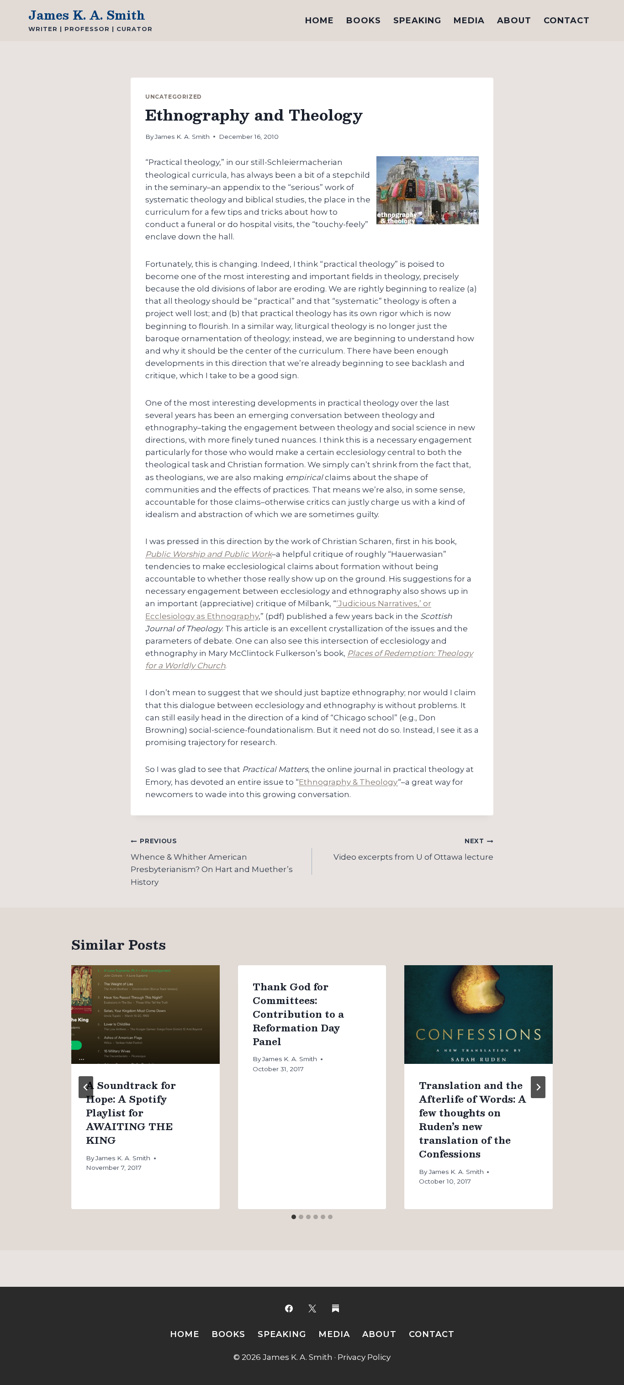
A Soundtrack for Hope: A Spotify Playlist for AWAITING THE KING (131, 1113)
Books (363, 21)
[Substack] (335, 1308)
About (514, 21)
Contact (567, 21)
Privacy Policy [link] (364, 1357)
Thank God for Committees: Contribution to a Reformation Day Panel (298, 1014)
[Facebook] (288, 1308)
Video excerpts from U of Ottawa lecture (413, 849)
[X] (312, 1308)
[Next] (538, 1087)
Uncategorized (173, 96)
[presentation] (145, 1014)
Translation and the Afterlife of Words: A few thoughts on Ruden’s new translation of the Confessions (472, 1120)
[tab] (293, 1217)
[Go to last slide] (86, 1087)
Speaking (417, 21)
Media (469, 21)
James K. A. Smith (182, 136)
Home (319, 21)
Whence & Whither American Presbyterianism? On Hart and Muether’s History (212, 861)
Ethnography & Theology (348, 782)
